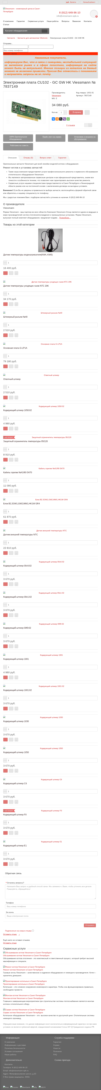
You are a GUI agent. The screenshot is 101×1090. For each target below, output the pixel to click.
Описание (12, 158)
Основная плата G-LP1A (15, 348)
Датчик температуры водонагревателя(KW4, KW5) (28, 254)
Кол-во (55, 112)
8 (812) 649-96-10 (69, 12)
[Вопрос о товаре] (86, 125)
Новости (56, 1048)
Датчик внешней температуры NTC (20, 534)
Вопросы (65, 21)
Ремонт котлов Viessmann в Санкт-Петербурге (23, 970)
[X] (60, 119)
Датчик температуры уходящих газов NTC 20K (26, 286)
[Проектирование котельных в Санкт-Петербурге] (50, 981)
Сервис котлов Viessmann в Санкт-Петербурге (23, 1012)
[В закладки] (90, 125)
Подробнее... (65, 218)
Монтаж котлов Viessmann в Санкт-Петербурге (23, 998)
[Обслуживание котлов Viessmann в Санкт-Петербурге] (50, 952)
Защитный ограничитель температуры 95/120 (25, 441)
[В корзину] (5, 273)
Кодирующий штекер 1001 (16, 659)
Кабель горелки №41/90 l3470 (17, 472)
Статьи (6, 24)
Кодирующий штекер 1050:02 (17, 410)
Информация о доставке (15, 1045)
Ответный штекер (12, 379)
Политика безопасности (15, 1048)
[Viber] (64, 119)
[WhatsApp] (68, 119)
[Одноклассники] (57, 119)
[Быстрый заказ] (87, 112)
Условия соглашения (14, 1051)
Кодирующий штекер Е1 (15, 845)
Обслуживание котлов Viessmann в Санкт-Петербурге (26, 955)
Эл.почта (10, 912)
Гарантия (21, 21)
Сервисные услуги (36, 21)
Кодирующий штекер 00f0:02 (17, 628)
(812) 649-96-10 (20, 1067)
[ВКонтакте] (53, 119)
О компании (8, 21)
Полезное (57, 1051)
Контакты (88, 21)
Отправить (89, 925)
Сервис (56, 1045)
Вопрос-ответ (45, 158)
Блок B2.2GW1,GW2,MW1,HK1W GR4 (21, 503)
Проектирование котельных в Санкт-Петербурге (24, 984)
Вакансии (76, 21)
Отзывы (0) (28, 158)
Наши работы (53, 21)
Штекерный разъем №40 (15, 317)
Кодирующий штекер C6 (15, 783)
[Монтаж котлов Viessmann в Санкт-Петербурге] (50, 995)
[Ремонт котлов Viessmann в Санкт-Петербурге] (50, 966)
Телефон (10, 903)
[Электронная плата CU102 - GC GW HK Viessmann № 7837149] (26, 111)
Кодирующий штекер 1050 (16, 752)
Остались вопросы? (15, 883)
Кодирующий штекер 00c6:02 (17, 565)
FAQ (55, 1054)
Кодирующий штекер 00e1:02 (17, 597)
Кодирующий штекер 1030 (16, 721)
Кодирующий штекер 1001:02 (17, 690)
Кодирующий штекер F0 (15, 814)
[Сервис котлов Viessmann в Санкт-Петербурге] (50, 1009)
